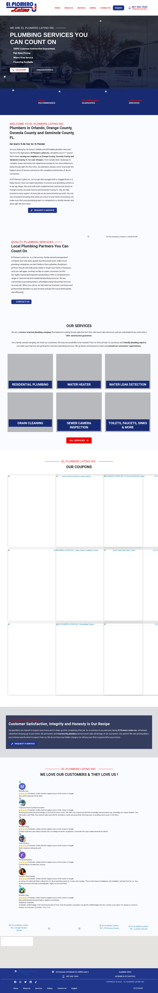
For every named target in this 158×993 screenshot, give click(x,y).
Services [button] (81, 8)
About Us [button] (68, 8)
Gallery (93, 8)
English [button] (118, 8)
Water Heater (79, 384)
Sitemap (138, 988)
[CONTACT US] (14, 302)
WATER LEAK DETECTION (127, 384)
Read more (46, 907)
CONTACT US (22, 302)
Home (57, 8)
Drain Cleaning (30, 423)
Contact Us (105, 8)
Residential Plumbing (30, 384)
